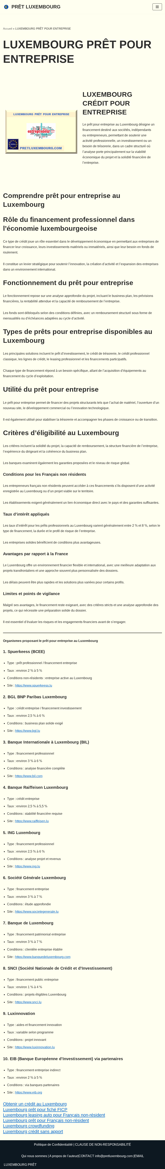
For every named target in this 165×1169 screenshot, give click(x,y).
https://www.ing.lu (27, 866)
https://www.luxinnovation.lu (35, 1047)
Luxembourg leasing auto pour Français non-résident (54, 1115)
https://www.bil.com (28, 776)
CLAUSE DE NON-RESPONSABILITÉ (103, 1144)
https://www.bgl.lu (27, 730)
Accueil (7, 28)
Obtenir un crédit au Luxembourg (35, 1103)
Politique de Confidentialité (53, 1144)
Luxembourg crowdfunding (28, 1125)
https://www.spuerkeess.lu (33, 685)
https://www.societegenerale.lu (37, 911)
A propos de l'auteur (63, 1156)
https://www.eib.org (28, 1092)
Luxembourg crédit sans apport (33, 1131)
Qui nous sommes (34, 1156)
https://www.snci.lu (28, 1002)
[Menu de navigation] (157, 6)
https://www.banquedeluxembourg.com (42, 957)
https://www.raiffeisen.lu (32, 821)
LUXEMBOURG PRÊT (20, 1164)
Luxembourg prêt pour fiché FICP (35, 1109)
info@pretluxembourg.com (114, 1156)
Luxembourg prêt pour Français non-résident (46, 1120)
